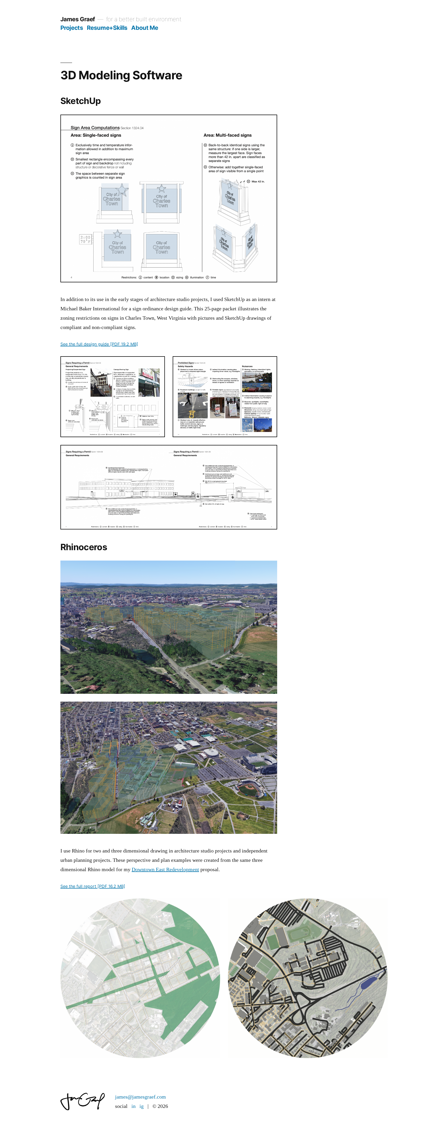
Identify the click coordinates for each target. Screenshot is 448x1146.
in (133, 1106)
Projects (71, 27)
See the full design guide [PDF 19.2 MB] (99, 344)
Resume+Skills (107, 27)
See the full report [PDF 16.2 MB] (92, 886)
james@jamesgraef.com (140, 1097)
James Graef (77, 19)
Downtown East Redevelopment (165, 869)
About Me (144, 27)
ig (141, 1106)
